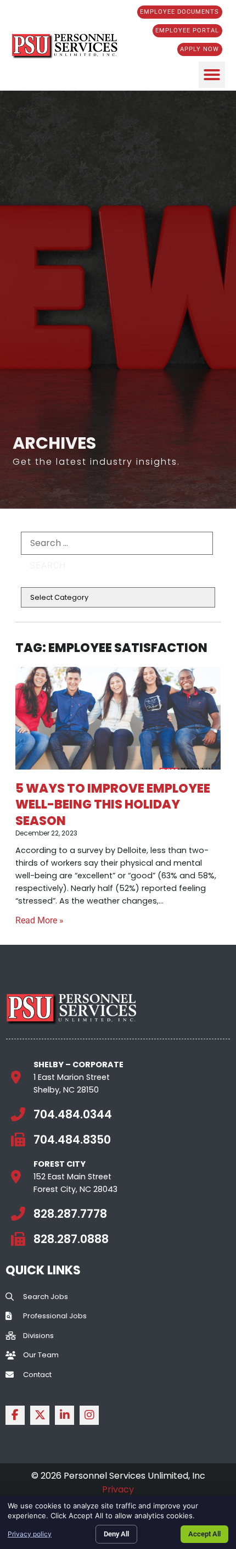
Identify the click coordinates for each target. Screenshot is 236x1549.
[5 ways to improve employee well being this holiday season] (118, 718)
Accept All (204, 1534)
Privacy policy (30, 1534)
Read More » (39, 920)
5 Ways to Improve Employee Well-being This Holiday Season (112, 804)
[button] (212, 75)
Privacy (118, 1489)
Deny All (116, 1534)
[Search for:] (117, 543)
